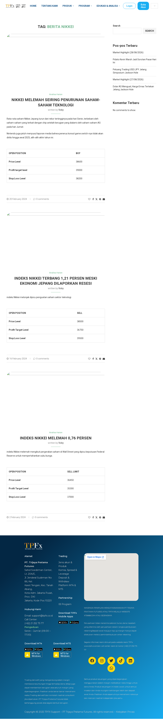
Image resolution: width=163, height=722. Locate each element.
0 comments (42, 199)
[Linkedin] (130, 660)
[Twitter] (111, 660)
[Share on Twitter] (96, 199)
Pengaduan (32, 627)
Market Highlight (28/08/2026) (128, 52)
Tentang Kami (49, 6)
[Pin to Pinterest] (100, 199)
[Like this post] (89, 199)
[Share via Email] (104, 199)
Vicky (61, 110)
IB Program (64, 604)
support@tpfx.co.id (42, 615)
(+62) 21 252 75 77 (34, 623)
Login (129, 6)
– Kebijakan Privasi (124, 711)
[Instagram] (102, 660)
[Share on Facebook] (93, 199)
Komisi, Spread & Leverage (67, 572)
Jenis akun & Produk (65, 564)
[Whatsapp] (111, 668)
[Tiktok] (121, 660)
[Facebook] (92, 660)
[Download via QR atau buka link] (63, 622)
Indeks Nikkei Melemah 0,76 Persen (56, 438)
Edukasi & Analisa (107, 6)
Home (33, 6)
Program (84, 6)
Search (116, 25)
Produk (67, 6)
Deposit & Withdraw (63, 579)
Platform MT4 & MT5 (67, 587)
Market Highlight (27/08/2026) (128, 79)
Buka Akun (143, 5)
